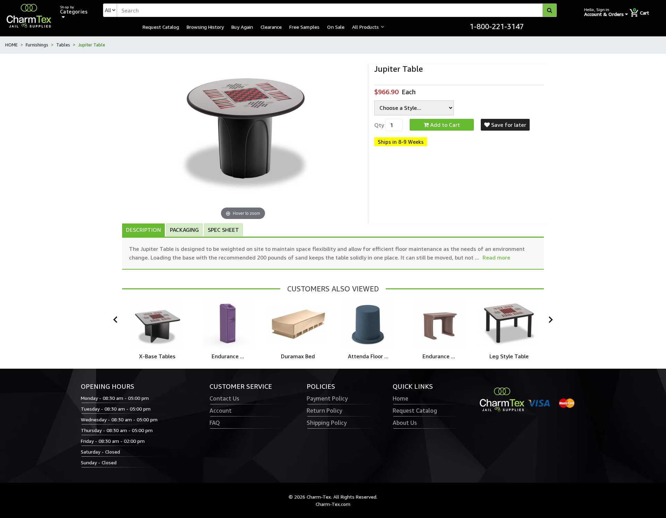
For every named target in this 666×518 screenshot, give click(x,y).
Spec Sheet (223, 229)
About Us (405, 422)
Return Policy (324, 410)
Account (221, 410)
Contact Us (224, 398)
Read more (496, 257)
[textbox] (337, 10)
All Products (365, 26)
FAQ (215, 422)
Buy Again (242, 26)
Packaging (184, 229)
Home (400, 398)
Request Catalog (161, 26)
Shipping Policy (327, 422)
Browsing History (205, 26)
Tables (63, 44)
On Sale (335, 26)
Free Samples (304, 26)
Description (143, 229)
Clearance (271, 26)
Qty (379, 125)
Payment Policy (327, 398)
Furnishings (37, 44)
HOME (11, 44)
